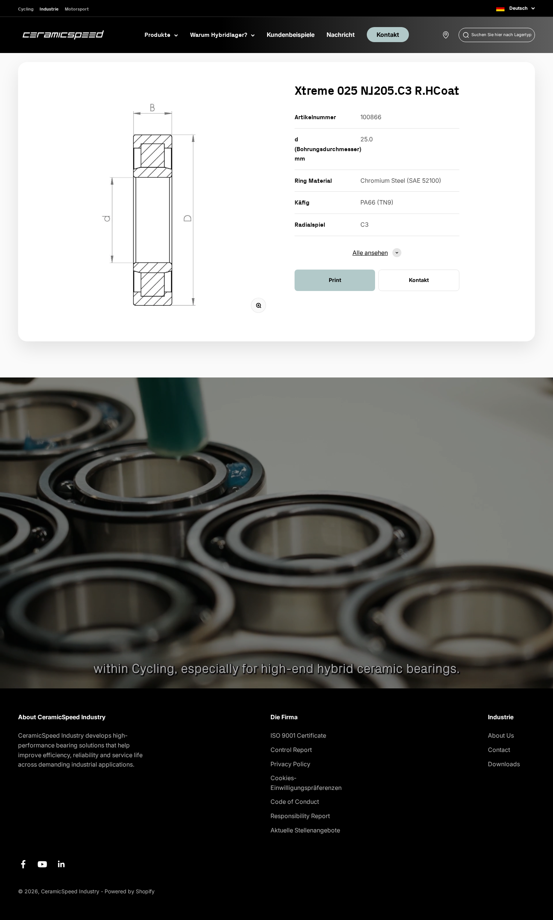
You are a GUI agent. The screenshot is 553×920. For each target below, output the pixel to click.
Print (335, 280)
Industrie (49, 9)
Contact (499, 749)
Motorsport (77, 9)
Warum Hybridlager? (218, 34)
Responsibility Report (300, 816)
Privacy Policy (290, 764)
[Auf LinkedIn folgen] (61, 864)
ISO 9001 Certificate (298, 735)
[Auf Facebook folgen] (23, 864)
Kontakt (388, 34)
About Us (501, 735)
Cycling (25, 9)
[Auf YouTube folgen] (42, 864)
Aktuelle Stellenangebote (305, 830)
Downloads (504, 764)
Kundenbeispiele (290, 34)
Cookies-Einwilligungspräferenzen (306, 782)
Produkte (157, 34)
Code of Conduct (294, 801)
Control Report (291, 749)
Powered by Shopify (130, 891)
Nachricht (341, 34)
